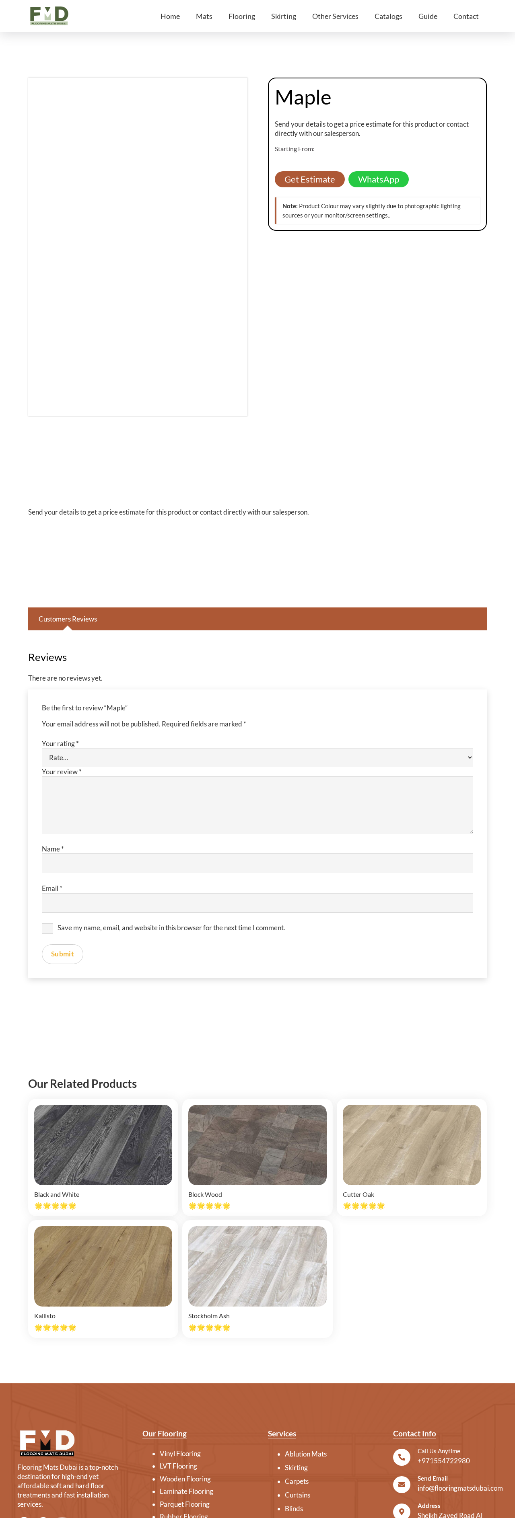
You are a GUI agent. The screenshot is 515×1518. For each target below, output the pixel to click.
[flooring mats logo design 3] (69, 1443)
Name (53, 849)
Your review (62, 771)
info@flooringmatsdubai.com (460, 1488)
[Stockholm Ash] (257, 1266)
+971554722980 (444, 1460)
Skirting (296, 1467)
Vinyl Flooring (180, 1453)
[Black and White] (103, 1145)
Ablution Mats (306, 1454)
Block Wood (205, 1194)
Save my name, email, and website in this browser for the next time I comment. (171, 927)
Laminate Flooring (186, 1491)
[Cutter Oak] (412, 1145)
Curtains (297, 1495)
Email (52, 888)
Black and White (56, 1194)
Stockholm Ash (209, 1315)
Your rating (60, 743)
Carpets (297, 1481)
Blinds (294, 1508)
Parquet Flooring (185, 1504)
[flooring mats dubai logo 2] (48, 16)
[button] (217, 16)
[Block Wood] (257, 1145)
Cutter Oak (358, 1194)
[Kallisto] (103, 1266)
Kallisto (45, 1315)
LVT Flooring (178, 1466)
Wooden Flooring (185, 1479)
